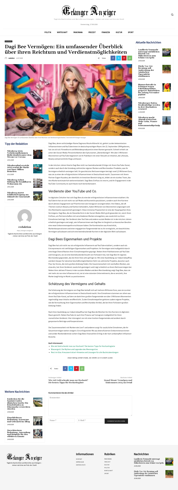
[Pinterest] (124, 58)
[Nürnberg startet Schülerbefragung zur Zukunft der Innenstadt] (37, 196)
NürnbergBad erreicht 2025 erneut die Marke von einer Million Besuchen (18, 168)
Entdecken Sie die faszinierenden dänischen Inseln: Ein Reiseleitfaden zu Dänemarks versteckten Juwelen (18, 404)
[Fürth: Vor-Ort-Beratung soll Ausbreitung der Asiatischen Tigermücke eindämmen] (166, 69)
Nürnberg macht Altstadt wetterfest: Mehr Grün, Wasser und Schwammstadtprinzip (149, 121)
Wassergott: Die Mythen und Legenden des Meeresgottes (74, 349)
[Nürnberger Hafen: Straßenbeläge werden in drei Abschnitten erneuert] (166, 106)
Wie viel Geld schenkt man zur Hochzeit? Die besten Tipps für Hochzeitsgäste (83, 346)
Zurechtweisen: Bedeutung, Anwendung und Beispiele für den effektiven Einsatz (18, 433)
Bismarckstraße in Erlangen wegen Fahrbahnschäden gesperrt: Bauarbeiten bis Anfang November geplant (149, 90)
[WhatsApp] (129, 58)
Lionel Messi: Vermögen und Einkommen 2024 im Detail (118, 381)
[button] (172, 14)
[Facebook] (113, 58)
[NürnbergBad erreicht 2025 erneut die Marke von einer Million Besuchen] (37, 168)
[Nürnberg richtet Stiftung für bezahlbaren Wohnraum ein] (37, 183)
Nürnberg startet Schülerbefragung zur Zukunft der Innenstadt (18, 195)
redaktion (11, 58)
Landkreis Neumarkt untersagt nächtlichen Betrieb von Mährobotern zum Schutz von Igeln (148, 54)
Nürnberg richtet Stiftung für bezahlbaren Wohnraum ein (19, 182)
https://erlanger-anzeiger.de (25, 230)
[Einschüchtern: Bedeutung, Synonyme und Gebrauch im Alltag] (37, 421)
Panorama (8, 41)
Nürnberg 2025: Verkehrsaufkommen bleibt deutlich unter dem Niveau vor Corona (19, 154)
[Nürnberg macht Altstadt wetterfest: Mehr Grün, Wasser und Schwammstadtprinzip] (166, 120)
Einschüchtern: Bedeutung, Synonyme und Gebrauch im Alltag (18, 420)
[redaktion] (6, 58)
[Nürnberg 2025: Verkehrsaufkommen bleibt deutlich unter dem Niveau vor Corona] (37, 154)
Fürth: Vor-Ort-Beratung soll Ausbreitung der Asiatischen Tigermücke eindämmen (146, 71)
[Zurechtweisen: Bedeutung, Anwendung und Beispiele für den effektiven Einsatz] (37, 433)
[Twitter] (118, 58)
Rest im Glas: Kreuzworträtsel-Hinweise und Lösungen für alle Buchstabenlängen (84, 352)
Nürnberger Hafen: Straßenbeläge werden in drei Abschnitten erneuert (149, 106)
